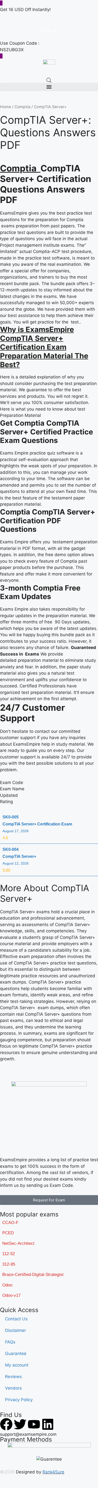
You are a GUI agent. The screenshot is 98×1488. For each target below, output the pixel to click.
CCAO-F (10, 1222)
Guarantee (15, 1353)
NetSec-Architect (18, 1243)
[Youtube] (34, 1424)
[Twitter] (20, 1424)
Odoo (7, 1285)
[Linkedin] (47, 1424)
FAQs (10, 1341)
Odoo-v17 (11, 1295)
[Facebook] (6, 1424)
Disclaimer (15, 1330)
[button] (49, 87)
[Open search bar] (49, 80)
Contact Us (16, 1318)
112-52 (8, 1253)
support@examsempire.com (28, 1434)
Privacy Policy (19, 1399)
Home (5, 106)
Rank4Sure (53, 1471)
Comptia (22, 106)
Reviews (13, 1376)
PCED (8, 1233)
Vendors (13, 1388)
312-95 (8, 1264)
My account (16, 1365)
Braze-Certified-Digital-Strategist (33, 1274)
